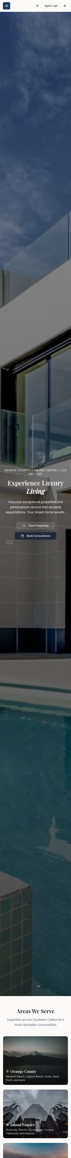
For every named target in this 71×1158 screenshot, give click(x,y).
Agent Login (51, 5)
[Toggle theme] (37, 6)
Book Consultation (38, 535)
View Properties (38, 525)
